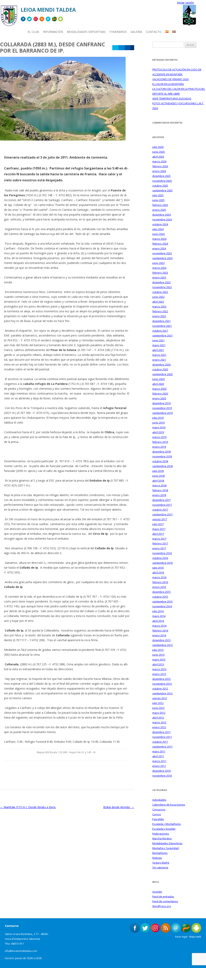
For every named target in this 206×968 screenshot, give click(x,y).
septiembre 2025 (162, 190)
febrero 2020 (160, 393)
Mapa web (195, 936)
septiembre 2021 (162, 335)
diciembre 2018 (161, 451)
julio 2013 (158, 650)
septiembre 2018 (162, 466)
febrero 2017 (160, 543)
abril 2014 (158, 621)
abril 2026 (158, 156)
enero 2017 (159, 548)
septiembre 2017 (162, 514)
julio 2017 (158, 524)
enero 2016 (159, 587)
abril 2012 (158, 717)
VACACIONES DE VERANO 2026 (170, 79)
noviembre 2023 (162, 253)
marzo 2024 (159, 239)
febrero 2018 (160, 490)
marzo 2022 (159, 306)
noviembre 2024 (162, 219)
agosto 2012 (159, 698)
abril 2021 (158, 350)
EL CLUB (33, 32)
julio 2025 (158, 195)
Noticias (157, 858)
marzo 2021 (159, 355)
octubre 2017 (160, 509)
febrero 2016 (160, 582)
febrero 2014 (160, 630)
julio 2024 (158, 229)
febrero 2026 (160, 166)
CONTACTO (154, 32)
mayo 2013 (158, 659)
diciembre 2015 (161, 592)
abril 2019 (158, 432)
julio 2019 (158, 418)
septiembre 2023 (162, 258)
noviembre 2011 (162, 737)
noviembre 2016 (162, 553)
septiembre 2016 (162, 563)
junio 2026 (158, 152)
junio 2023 (158, 263)
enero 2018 (159, 495)
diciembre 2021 (161, 321)
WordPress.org (161, 906)
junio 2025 (158, 200)
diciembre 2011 (161, 732)
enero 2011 (159, 766)
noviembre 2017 (162, 505)
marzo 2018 (159, 485)
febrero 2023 (160, 272)
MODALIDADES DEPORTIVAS (86, 32)
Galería (136, 32)
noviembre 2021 (162, 326)
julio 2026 (158, 147)
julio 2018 (158, 471)
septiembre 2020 (162, 374)
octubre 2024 (160, 224)
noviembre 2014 (162, 606)
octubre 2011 (160, 742)
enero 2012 (159, 727)
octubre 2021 (160, 330)
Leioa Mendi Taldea (48, 9)
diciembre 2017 (161, 500)
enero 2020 (159, 398)
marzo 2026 (159, 161)
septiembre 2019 (162, 413)
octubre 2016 (160, 558)
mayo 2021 (158, 345)
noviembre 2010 (162, 775)
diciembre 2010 (161, 771)
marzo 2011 (159, 761)
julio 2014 (158, 611)
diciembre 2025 (161, 176)
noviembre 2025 (162, 181)
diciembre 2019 (161, 403)
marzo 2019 (159, 437)
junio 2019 (158, 422)
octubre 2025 (160, 185)
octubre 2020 (160, 369)
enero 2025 (159, 210)
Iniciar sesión (185, 2)
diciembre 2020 (161, 364)
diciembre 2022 (161, 282)
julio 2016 (158, 567)
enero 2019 (159, 447)
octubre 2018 (160, 461)
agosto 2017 (159, 519)
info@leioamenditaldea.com (21, 951)
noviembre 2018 (162, 456)
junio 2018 (158, 476)
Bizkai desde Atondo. (118, 807)
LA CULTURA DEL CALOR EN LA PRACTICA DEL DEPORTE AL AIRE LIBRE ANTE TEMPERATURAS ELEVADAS (178, 93)
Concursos (158, 809)
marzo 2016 (159, 577)
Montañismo (160, 853)
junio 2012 (158, 708)
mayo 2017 (158, 529)
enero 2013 (159, 674)
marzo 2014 (159, 625)
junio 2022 (158, 297)
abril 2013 (158, 664)
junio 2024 (158, 234)
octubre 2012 (160, 688)
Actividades (159, 800)
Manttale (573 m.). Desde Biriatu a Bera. (28, 807)
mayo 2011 (158, 751)
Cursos (156, 814)
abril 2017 (158, 534)
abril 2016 (158, 572)
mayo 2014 (158, 616)
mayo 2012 (158, 713)
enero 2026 (159, 171)
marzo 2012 (159, 722)
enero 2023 (159, 277)
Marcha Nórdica (162, 838)
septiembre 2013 (162, 645)
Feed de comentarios (165, 901)
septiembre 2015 (162, 601)
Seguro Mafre (160, 862)
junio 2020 (158, 379)
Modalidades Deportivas (167, 843)
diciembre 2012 (161, 679)
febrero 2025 (160, 205)
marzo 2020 (159, 389)
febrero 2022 (160, 311)
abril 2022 (158, 301)
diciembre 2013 (161, 640)
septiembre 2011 (162, 746)
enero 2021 (159, 359)
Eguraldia (158, 819)
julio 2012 (158, 703)
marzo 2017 (159, 538)
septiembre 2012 (162, 693)
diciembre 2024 (161, 214)
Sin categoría (160, 867)
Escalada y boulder (164, 829)
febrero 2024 (160, 243)
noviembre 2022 (162, 287)
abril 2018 (158, 480)
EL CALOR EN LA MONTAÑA (168, 84)
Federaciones (160, 833)
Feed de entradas (163, 896)
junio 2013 (158, 654)
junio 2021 (158, 340)
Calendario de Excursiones (168, 804)
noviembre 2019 (162, 408)
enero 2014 (159, 635)
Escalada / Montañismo (166, 824)
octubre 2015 (160, 596)
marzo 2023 (159, 268)
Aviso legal (181, 936)
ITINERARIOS (118, 32)
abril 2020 (158, 384)
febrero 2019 (160, 442)
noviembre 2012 (162, 683)
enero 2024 (159, 248)
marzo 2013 (159, 669)
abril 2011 (158, 756)
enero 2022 (159, 316)
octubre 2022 (160, 292)
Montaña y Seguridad (165, 848)
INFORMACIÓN (53, 32)
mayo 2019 (158, 427)
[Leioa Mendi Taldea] (9, 17)
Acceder (157, 891)
